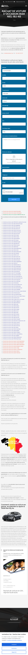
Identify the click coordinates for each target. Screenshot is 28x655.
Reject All (14, 652)
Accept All (14, 644)
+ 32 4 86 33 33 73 (9, 1)
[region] (14, 643)
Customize (14, 648)
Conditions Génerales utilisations (14, 640)
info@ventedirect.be (20, 1)
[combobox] (4, 178)
